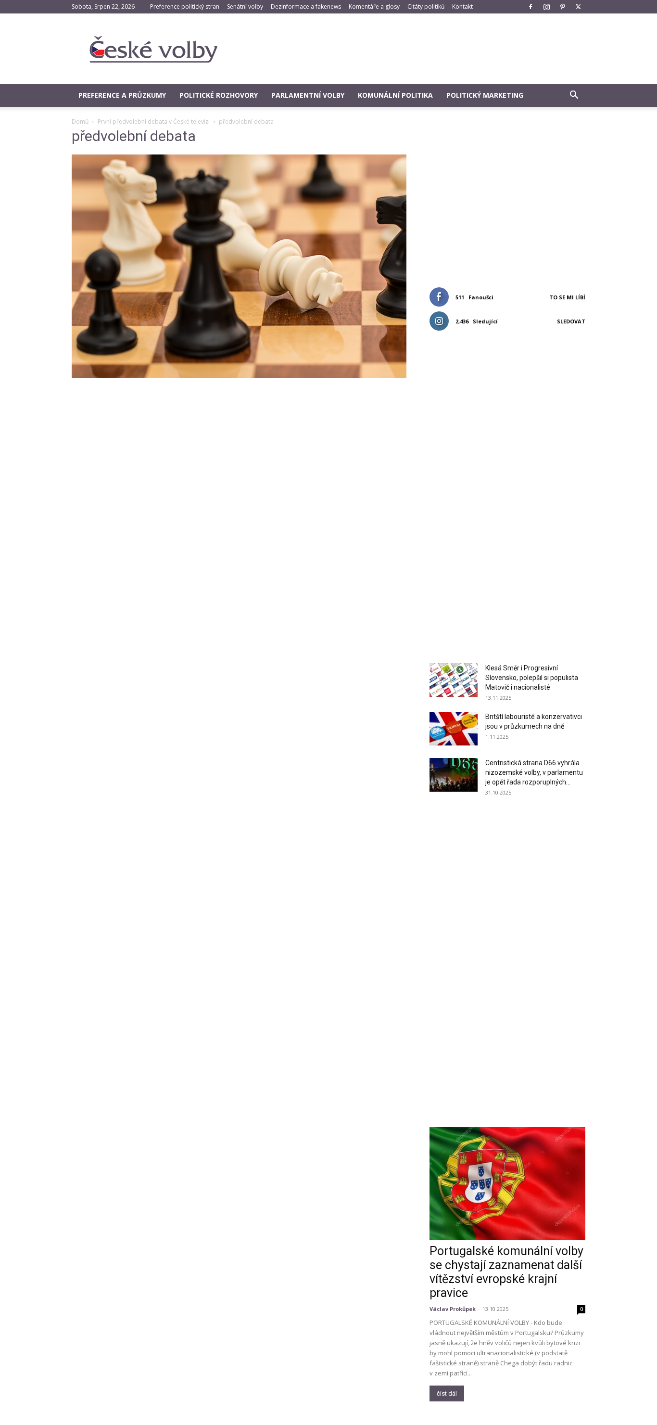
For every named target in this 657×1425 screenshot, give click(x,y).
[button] (573, 96)
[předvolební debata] (239, 375)
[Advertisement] (410, 48)
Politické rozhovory (218, 95)
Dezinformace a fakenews (306, 6)
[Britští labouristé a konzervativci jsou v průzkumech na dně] (454, 728)
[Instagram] (546, 6)
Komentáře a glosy (374, 6)
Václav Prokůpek (453, 1308)
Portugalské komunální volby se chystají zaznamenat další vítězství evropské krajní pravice (506, 1272)
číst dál (447, 1393)
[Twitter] (578, 6)
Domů (80, 121)
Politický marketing (484, 95)
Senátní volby (245, 6)
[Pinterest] (562, 6)
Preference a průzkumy (122, 95)
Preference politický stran (184, 6)
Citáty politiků (425, 6)
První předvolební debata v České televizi (154, 121)
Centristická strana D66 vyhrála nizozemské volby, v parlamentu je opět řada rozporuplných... (534, 772)
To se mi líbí (567, 297)
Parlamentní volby (307, 95)
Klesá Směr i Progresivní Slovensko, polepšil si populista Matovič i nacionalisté (531, 677)
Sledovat (571, 321)
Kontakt (462, 6)
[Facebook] (530, 6)
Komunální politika (395, 95)
